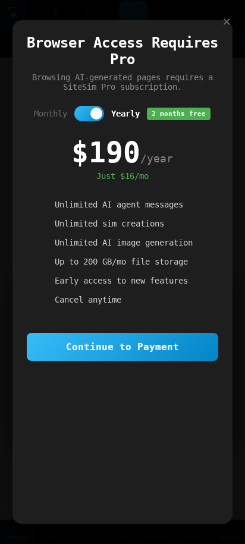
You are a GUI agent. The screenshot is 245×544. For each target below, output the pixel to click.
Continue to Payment (122, 347)
